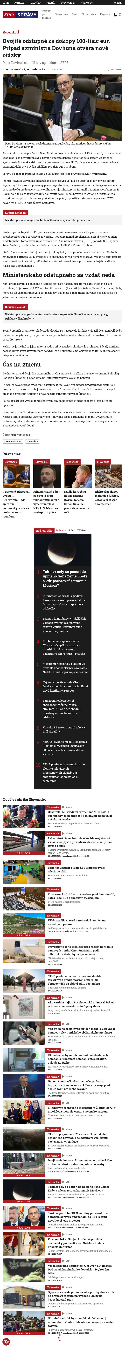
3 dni (72, 530)
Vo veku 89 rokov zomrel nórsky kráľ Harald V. (64, 729)
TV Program (68, 2)
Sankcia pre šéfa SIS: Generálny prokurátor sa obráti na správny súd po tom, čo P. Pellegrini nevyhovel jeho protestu (78, 1216)
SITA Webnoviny (95, 173)
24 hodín (61, 530)
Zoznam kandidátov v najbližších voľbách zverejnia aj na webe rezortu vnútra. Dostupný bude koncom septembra (64, 625)
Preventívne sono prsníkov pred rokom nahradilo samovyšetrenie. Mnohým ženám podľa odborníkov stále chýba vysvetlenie (80, 950)
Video (69, 806)
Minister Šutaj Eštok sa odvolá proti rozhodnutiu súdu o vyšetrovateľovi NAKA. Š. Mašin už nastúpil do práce (46, 502)
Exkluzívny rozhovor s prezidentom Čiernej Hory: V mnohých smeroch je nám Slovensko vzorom (82, 1109)
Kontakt (118, 2)
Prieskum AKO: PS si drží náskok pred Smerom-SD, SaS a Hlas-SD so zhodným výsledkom (81, 896)
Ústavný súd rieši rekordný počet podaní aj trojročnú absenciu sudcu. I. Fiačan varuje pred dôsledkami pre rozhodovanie (79, 1085)
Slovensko (61, 14)
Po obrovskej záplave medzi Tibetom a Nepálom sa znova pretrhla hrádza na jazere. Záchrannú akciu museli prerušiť (64, 647)
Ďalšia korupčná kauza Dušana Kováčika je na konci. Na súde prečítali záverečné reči (76, 502)
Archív (51, 2)
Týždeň (81, 530)
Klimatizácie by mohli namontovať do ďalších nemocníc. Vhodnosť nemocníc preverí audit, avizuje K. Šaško (78, 1058)
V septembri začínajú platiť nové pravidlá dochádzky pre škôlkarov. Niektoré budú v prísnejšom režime (65, 668)
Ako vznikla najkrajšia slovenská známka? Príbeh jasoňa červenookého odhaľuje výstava (81, 1004)
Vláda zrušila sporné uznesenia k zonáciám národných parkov (77, 922)
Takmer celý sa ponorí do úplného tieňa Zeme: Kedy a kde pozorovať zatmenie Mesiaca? (65, 578)
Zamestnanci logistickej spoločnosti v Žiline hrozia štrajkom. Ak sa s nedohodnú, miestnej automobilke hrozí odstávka (62, 709)
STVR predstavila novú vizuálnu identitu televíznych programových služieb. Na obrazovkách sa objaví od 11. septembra (64, 772)
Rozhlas (19, 2)
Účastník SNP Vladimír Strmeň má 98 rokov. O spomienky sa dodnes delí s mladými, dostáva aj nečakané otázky (80, 815)
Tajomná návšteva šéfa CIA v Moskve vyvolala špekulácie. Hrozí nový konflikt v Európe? (65, 686)
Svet (74, 14)
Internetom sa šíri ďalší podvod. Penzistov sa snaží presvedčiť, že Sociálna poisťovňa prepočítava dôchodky (64, 602)
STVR (6, 2)
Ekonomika (89, 14)
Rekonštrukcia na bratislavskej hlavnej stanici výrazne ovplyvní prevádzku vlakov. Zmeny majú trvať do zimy (80, 842)
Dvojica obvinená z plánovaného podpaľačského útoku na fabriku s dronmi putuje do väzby (80, 1162)
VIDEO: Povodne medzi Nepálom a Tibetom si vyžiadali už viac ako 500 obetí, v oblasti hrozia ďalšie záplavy (65, 748)
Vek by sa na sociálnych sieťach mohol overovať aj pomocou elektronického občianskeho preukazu (81, 1030)
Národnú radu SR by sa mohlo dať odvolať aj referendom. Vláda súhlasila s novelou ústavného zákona (81, 1322)
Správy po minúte (46, 14)
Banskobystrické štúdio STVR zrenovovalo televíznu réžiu (76, 869)
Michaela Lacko (36, 69)
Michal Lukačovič (15, 69)
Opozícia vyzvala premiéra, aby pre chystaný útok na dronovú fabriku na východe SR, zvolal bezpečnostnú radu (81, 1295)
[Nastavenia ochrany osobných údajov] (6, 1342)
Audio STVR (87, 2)
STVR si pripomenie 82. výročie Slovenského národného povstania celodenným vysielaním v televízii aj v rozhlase (78, 1137)
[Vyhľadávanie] (120, 15)
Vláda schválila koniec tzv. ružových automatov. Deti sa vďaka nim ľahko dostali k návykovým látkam (80, 1269)
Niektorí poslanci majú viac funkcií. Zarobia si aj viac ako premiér (46, 220)
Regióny (105, 14)
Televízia (35, 2)
